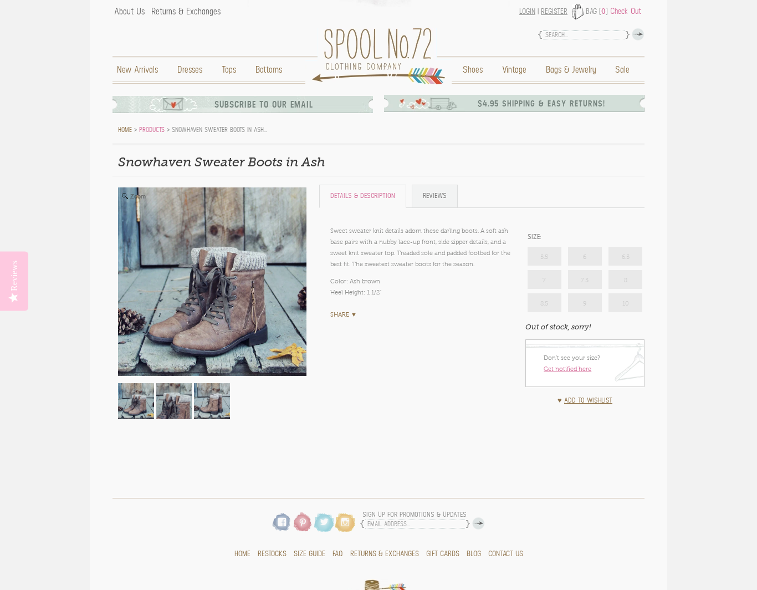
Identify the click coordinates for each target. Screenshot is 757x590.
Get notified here (567, 368)
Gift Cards (442, 554)
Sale (622, 69)
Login (527, 12)
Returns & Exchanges (186, 11)
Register (554, 12)
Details (362, 196)
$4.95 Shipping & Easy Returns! (541, 103)
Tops (229, 69)
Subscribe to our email (263, 104)
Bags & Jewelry (571, 69)
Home (381, 56)
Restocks (272, 554)
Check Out (625, 11)
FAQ (338, 554)
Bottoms (268, 69)
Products (152, 129)
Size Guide (309, 554)
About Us (129, 11)
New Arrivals (137, 69)
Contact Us (505, 554)
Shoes (473, 69)
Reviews (435, 196)
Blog (474, 554)
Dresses (189, 69)
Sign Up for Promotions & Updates (414, 514)
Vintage (514, 69)
